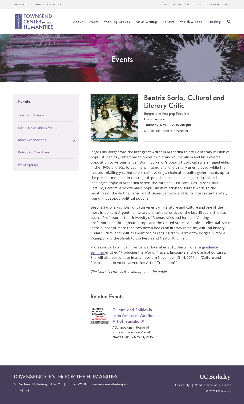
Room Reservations (32, 140)
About (78, 21)
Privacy (226, 384)
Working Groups (117, 21)
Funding (214, 21)
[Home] (34, 21)
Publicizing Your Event (34, 152)
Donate (199, 4)
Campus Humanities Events (37, 128)
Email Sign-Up (28, 165)
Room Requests (219, 4)
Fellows (168, 21)
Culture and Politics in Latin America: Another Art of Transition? (133, 315)
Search (229, 21)
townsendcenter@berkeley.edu (110, 384)
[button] (74, 115)
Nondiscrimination (206, 384)
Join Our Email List (176, 4)
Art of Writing (146, 21)
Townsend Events (30, 115)
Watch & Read (191, 21)
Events (93, 21)
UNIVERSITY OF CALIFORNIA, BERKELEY (38, 4)
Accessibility (182, 384)
